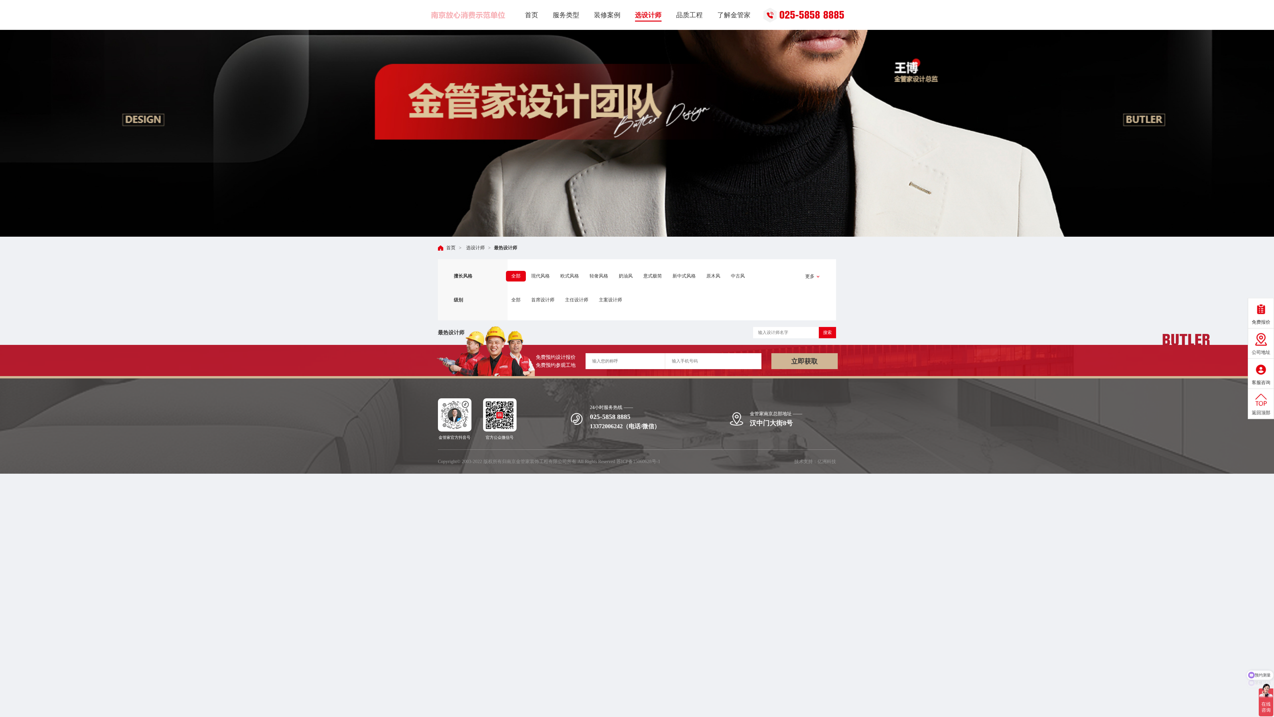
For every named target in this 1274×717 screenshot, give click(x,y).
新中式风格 (684, 276)
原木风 (713, 276)
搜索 (827, 332)
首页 (451, 247)
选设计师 (475, 247)
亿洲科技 (826, 461)
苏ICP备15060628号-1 (638, 461)
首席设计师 (542, 299)
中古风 (738, 276)
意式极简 (652, 276)
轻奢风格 (599, 276)
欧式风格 (569, 276)
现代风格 (540, 276)
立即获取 (804, 361)
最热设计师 (505, 247)
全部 (516, 276)
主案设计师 (610, 299)
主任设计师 (576, 299)
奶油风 (626, 276)
